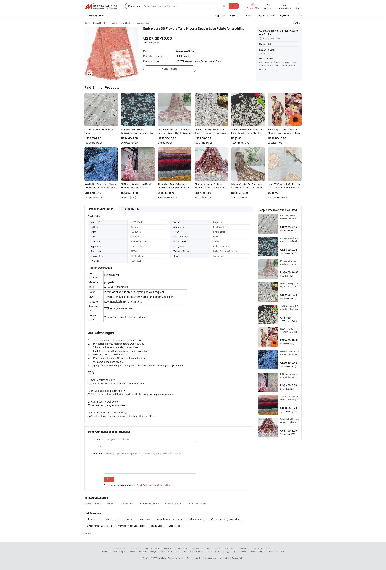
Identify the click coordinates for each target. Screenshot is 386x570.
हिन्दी (233, 551)
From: (99, 439)
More (261, 69)
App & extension (264, 15)
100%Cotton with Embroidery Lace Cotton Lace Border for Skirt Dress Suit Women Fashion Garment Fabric (289, 308)
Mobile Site (258, 548)
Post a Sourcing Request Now (155, 485)
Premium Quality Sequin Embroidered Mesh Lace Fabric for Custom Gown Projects (289, 240)
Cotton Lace (128, 519)
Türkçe (252, 551)
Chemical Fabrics (92, 503)
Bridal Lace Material (197, 503)
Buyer (232, 15)
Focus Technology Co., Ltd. (173, 558)
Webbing (110, 503)
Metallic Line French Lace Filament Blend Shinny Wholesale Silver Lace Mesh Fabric (289, 353)
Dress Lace (145, 519)
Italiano (178, 551)
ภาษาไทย (242, 551)
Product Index (245, 548)
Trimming (135, 236)
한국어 (217, 551)
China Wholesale (181, 548)
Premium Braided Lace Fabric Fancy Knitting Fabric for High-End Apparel (289, 262)
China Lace (92, 519)
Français (153, 551)
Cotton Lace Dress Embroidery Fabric (289, 217)
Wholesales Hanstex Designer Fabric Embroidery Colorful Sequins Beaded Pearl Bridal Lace (289, 421)
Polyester (217, 222)
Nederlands (198, 551)
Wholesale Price (197, 548)
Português (143, 551)
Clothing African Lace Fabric (131, 525)
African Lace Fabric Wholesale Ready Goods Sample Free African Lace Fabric (289, 398)
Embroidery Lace (138, 241)
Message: (98, 453)
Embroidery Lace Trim (149, 503)
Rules (299, 15)
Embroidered (219, 231)
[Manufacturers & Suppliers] (100, 6)
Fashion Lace (110, 519)
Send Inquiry (169, 68)
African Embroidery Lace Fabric (225, 519)
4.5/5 (268, 44)
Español (132, 551)
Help (248, 15)
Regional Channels (228, 548)
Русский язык (166, 551)
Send (109, 479)
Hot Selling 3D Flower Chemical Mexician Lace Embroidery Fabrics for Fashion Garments (289, 330)
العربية (209, 551)
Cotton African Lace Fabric (99, 525)
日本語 (226, 551)
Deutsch (187, 551)
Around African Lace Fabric (169, 519)
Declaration (224, 558)
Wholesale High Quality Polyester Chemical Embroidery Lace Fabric (289, 285)
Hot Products (119, 548)
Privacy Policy (238, 558)
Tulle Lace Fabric (196, 519)
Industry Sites (212, 548)
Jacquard (135, 227)
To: (101, 446)
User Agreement (209, 558)
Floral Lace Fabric (173, 503)
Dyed (215, 236)
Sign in (298, 7)
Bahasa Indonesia (276, 551)
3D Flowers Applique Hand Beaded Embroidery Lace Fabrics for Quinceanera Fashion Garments (289, 376)
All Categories (95, 15)
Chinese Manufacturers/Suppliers (157, 548)
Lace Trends (174, 525)
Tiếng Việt (262, 551)
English (123, 551)
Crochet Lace (127, 503)
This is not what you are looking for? (121, 485)
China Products (134, 548)
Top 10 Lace (156, 525)
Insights (269, 548)
